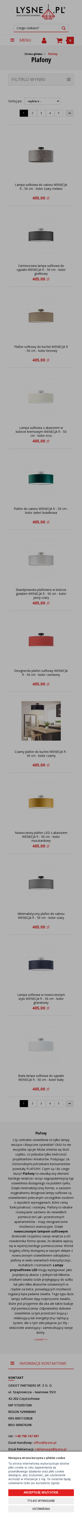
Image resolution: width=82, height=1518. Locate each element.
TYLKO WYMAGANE (41, 1500)
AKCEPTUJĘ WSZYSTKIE (41, 1492)
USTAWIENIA (41, 1509)
